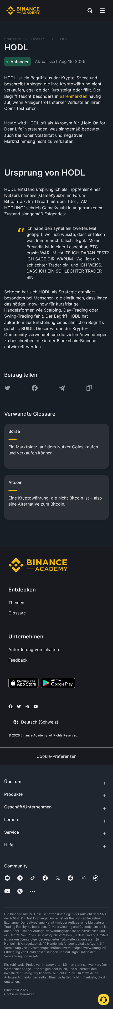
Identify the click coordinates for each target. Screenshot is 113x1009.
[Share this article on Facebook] (35, 388)
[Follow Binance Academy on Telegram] (27, 706)
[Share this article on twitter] (7, 388)
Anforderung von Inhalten (33, 649)
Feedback (18, 660)
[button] (102, 10)
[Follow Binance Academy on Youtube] (36, 706)
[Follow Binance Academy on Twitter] (19, 706)
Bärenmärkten (73, 96)
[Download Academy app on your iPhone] (23, 684)
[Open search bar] (88, 10)
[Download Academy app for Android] (58, 684)
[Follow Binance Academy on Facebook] (10, 706)
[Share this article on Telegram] (62, 388)
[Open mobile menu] (102, 10)
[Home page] (23, 10)
